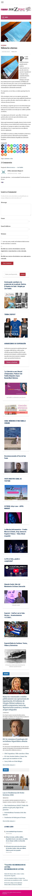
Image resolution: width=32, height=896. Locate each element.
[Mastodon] (17, 151)
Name (3, 218)
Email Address (5, 226)
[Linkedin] (23, 145)
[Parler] (26, 145)
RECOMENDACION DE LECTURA (14, 869)
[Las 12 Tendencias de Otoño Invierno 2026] (16, 782)
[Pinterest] (26, 148)
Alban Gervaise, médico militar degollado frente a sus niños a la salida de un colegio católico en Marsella (17, 839)
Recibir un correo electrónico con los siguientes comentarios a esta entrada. (13, 250)
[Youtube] (20, 145)
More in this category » (9, 765)
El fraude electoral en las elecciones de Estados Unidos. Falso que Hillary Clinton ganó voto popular (16, 848)
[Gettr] (2, 151)
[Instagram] (8, 145)
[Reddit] (20, 148)
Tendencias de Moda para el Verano (15, 817)
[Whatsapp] (11, 145)
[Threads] (2, 148)
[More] (5, 154)
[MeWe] (5, 151)
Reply (19, 173)
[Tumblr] (23, 148)
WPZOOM (9, 893)
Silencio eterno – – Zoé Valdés (15, 167)
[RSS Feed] (2, 154)
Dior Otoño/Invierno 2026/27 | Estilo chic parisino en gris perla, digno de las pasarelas (15, 807)
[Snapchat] (8, 148)
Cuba (11, 158)
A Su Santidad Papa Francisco (14, 831)
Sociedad (3, 45)
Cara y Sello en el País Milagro (13, 761)
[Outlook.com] (17, 148)
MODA (6, 770)
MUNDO (6, 674)
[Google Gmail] (14, 148)
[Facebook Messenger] (14, 145)
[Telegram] (17, 145)
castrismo (6, 158)
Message (4, 202)
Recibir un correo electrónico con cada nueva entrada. (16, 257)
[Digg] (23, 151)
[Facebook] (5, 145)
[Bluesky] (5, 148)
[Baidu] (20, 151)
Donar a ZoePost (12, 362)
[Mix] (8, 151)
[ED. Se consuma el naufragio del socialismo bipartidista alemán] (16, 728)
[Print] (26, 151)
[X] (2, 145)
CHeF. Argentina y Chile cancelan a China (16, 753)
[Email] (11, 148)
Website (3, 234)
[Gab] (14, 151)
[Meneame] (11, 151)
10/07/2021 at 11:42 (12, 173)
